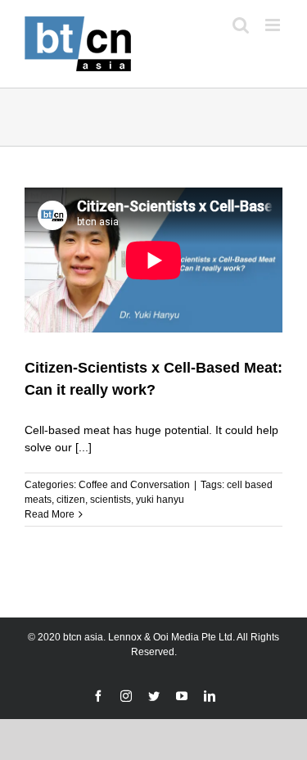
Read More (49, 514)
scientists (110, 499)
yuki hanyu (160, 499)
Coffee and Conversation (134, 485)
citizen (70, 499)
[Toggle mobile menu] (273, 25)
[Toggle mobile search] (241, 25)
